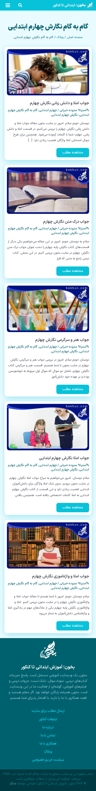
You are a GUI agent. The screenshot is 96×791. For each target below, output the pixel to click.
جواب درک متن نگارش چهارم (66, 222)
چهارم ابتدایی (48, 110)
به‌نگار (13, 783)
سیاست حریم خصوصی (48, 759)
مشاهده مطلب (72, 153)
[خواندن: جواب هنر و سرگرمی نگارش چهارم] (48, 308)
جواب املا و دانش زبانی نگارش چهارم (59, 103)
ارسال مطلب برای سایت (48, 711)
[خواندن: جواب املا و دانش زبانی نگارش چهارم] (48, 72)
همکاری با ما (48, 743)
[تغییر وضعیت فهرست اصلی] (7, 5)
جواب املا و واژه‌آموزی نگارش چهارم (60, 576)
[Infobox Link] (48, 673)
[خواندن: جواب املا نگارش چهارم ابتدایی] (48, 427)
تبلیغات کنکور (48, 719)
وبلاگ (60, 37)
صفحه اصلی (74, 37)
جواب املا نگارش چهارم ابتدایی (64, 458)
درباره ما (48, 727)
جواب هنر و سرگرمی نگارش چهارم (62, 340)
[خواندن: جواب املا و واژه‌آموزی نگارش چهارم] (48, 545)
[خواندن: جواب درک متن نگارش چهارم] (48, 190)
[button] (20, 6)
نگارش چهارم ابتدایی (64, 115)
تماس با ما (48, 735)
